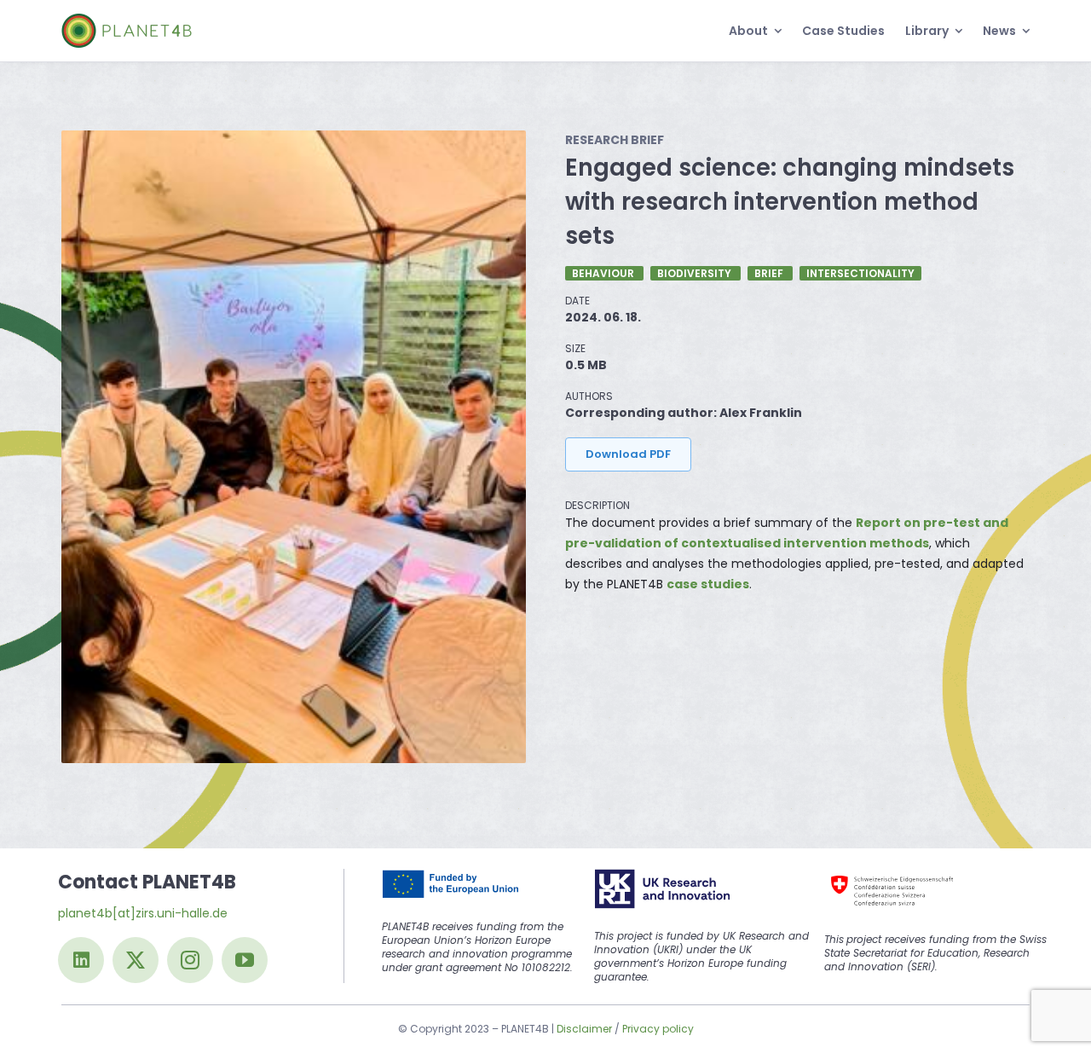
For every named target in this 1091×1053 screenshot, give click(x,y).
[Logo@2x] (126, 19)
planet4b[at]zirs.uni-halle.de (143, 913)
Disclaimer (584, 1028)
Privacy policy (658, 1028)
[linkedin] (81, 960)
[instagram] (190, 960)
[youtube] (245, 960)
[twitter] (136, 960)
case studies (708, 584)
